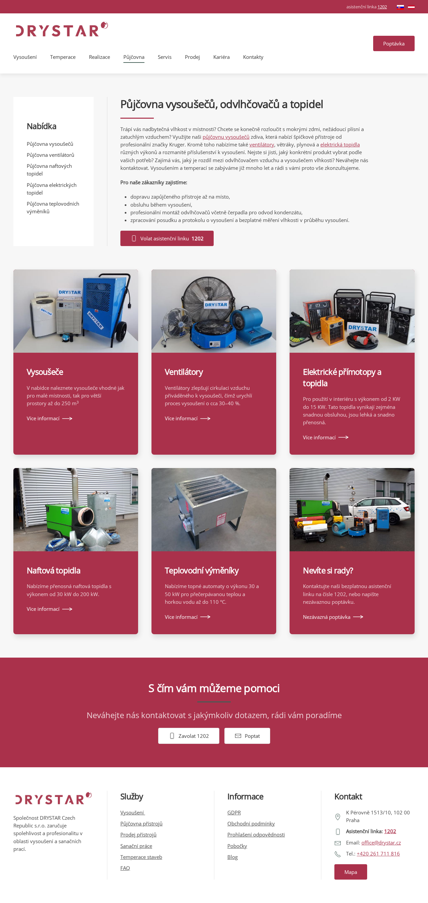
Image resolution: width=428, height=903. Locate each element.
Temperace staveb (141, 857)
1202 (382, 7)
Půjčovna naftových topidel (49, 169)
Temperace (63, 56)
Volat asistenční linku (172, 238)
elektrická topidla (340, 144)
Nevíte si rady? (328, 570)
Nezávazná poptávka (326, 616)
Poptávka (394, 43)
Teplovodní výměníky (201, 570)
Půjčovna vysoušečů (50, 143)
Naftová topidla (53, 570)
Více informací (43, 418)
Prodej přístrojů (138, 834)
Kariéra (221, 56)
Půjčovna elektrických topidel (52, 189)
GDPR (234, 812)
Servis (165, 56)
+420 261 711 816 (378, 853)
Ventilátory (184, 371)
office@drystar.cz (381, 842)
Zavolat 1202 (194, 735)
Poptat (252, 735)
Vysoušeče (45, 371)
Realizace (99, 56)
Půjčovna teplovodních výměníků (53, 207)
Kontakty (253, 56)
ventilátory (261, 144)
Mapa (350, 872)
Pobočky (237, 845)
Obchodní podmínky (251, 823)
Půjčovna (133, 56)
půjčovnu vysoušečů (226, 136)
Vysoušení (25, 56)
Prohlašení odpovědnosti (256, 834)
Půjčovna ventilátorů (50, 154)
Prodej (192, 56)
